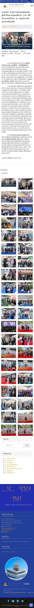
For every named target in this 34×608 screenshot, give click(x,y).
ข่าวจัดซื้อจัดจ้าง (10, 473)
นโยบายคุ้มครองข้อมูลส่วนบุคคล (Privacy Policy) (13, 605)
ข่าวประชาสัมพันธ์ (10, 459)
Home (5, 27)
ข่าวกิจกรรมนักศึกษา (11, 465)
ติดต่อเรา (5, 532)
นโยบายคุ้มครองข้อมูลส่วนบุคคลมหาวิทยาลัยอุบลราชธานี (16, 541)
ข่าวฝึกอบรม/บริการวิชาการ (13, 469)
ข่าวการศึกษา (9, 463)
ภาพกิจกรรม (13, 27)
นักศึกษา (3, 1)
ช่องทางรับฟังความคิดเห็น (8, 552)
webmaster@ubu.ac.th (8, 528)
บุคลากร (10, 1)
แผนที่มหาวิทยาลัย (8, 530)
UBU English (25, 1)
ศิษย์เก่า (17, 1)
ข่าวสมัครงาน (9, 471)
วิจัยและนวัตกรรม (10, 467)
